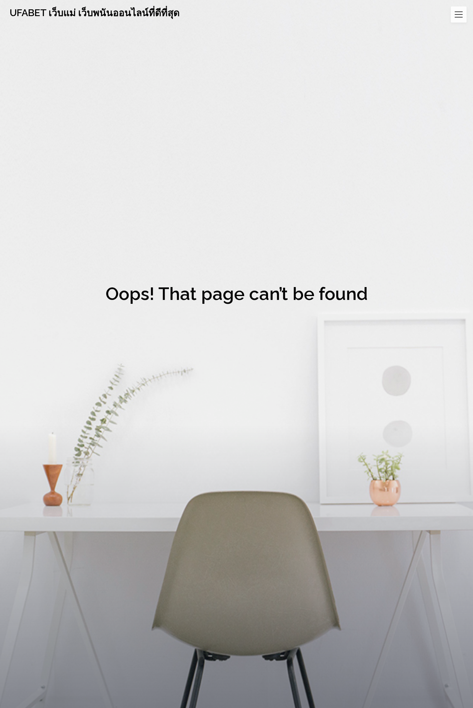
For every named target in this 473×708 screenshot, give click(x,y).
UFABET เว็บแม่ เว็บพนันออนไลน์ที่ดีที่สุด (95, 12)
